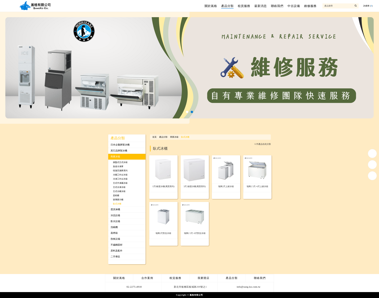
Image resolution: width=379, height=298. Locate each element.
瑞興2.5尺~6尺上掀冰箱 (257, 186)
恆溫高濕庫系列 (120, 171)
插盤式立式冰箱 (120, 162)
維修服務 (310, 6)
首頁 (154, 137)
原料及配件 (116, 250)
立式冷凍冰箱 (119, 187)
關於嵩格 (211, 6)
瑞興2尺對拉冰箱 (163, 233)
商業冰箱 (115, 156)
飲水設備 (115, 221)
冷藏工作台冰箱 (120, 175)
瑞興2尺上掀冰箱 (226, 186)
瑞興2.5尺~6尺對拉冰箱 (194, 233)
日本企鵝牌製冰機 (120, 144)
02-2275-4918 (134, 287)
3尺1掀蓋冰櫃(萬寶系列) (195, 186)
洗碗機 (114, 227)
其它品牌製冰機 (119, 150)
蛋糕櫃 (116, 195)
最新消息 (260, 6)
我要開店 (203, 278)
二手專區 (115, 256)
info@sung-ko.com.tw (249, 287)
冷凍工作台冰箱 (120, 179)
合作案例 (147, 278)
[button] (187, 112)
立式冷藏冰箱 (119, 191)
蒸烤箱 (114, 233)
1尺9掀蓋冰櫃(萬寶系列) (163, 186)
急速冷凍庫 (118, 166)
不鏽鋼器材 (116, 245)
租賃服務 (244, 6)
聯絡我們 (277, 6)
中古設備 (294, 6)
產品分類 (227, 6)
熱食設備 (115, 239)
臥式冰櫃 (117, 204)
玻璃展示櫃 (118, 200)
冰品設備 (115, 215)
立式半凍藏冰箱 (120, 183)
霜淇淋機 (115, 209)
